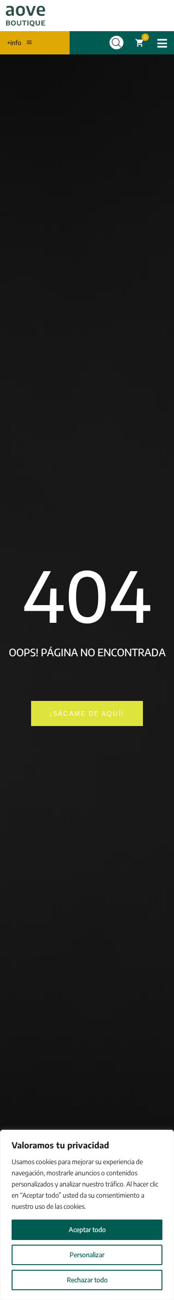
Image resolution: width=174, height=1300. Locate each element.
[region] (87, 1215)
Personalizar (87, 1255)
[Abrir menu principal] (162, 43)
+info (14, 43)
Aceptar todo (87, 1229)
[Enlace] (25, 16)
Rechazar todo (87, 1280)
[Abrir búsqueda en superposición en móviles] (116, 42)
